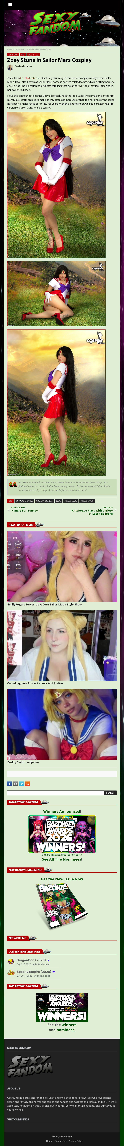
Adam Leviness (24, 66)
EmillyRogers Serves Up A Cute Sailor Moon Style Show (44, 604)
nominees (65, 1029)
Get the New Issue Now (62, 878)
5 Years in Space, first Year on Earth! (62, 854)
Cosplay (17, 49)
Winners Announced (61, 811)
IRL (22, 55)
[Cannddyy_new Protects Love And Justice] (62, 645)
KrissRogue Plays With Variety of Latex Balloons (92, 511)
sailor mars (71, 501)
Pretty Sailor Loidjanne (23, 762)
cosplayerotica (44, 501)
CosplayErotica (28, 78)
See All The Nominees (61, 859)
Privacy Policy (75, 1140)
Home (9, 49)
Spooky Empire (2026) (36, 972)
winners (69, 1024)
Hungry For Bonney (24, 509)
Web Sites (33, 55)
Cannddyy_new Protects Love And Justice (35, 683)
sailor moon (87, 501)
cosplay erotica (24, 501)
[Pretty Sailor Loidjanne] (62, 724)
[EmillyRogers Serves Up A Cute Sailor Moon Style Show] (62, 566)
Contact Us (60, 1140)
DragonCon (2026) (33, 960)
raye (58, 501)
